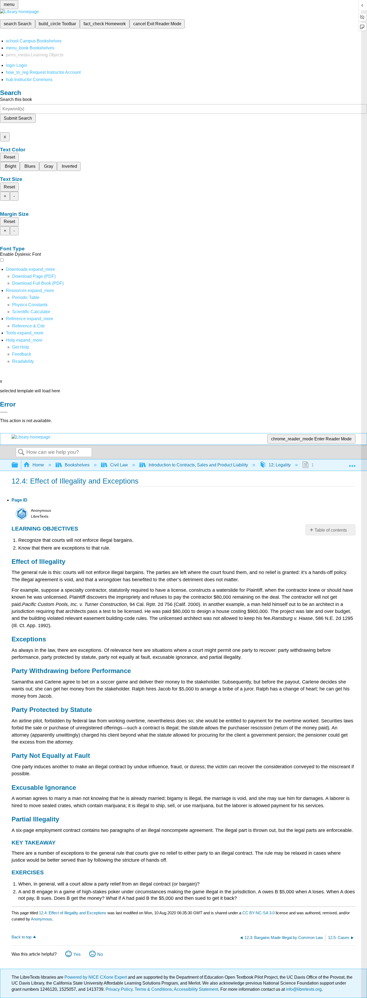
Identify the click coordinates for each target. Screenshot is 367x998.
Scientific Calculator (31, 311)
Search (21, 452)
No (100, 954)
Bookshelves (77, 465)
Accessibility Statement (196, 989)
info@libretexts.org (303, 989)
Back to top (21, 937)
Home (38, 465)
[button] (21, 354)
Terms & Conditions (153, 989)
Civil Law (119, 465)
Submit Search (18, 118)
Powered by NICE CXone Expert (96, 977)
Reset (9, 157)
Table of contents (331, 530)
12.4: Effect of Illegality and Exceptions (72, 913)
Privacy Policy (119, 989)
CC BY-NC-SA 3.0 (258, 913)
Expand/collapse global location (352, 463)
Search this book (16, 99)
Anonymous (41, 919)
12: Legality (280, 465)
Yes (77, 954)
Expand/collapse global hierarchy (18, 465)
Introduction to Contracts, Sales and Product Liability (198, 465)
